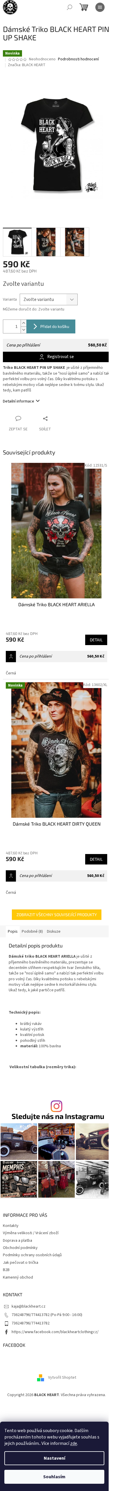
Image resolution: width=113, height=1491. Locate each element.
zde (73, 1443)
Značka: (26, 65)
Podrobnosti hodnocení (78, 59)
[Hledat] (69, 7)
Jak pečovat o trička (20, 1263)
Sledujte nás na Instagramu (58, 1116)
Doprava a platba (17, 1240)
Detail (96, 639)
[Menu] (100, 7)
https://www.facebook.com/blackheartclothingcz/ (55, 1332)
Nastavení (54, 1458)
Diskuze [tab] (54, 931)
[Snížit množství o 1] (23, 329)
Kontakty (11, 1226)
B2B (6, 1270)
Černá (11, 673)
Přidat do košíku (54, 326)
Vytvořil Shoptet (62, 1378)
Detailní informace (18, 401)
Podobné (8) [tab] (32, 931)
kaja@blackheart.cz (28, 1306)
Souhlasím (54, 1477)
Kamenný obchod (18, 1277)
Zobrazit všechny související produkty (57, 914)
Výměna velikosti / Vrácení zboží (31, 1233)
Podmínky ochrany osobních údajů (32, 1255)
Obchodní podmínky (20, 1248)
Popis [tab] (13, 931)
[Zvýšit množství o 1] (23, 323)
